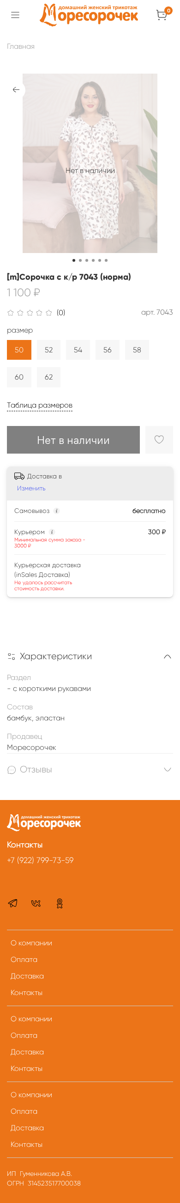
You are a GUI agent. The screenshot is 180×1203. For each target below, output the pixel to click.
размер (20, 330)
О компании (31, 942)
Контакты (26, 992)
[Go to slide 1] (73, 260)
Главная (21, 46)
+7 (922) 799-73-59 (40, 860)
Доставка (27, 976)
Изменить (31, 488)
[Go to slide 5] (99, 260)
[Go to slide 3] (86, 260)
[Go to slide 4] (93, 260)
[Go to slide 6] (106, 260)
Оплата (24, 959)
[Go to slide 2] (80, 260)
